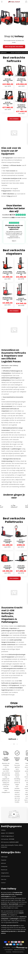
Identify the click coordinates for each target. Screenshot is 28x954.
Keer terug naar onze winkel (14, 46)
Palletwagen (4, 856)
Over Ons (3, 879)
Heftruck (12, 739)
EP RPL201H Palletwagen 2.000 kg (21, 567)
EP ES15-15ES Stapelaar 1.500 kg (21, 273)
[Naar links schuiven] (10, 744)
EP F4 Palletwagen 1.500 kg (21, 541)
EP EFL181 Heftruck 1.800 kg (7, 104)
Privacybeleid (15, 947)
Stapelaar (3, 860)
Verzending (8, 951)
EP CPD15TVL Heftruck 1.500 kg (21, 80)
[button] (1, 1)
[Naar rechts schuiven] (17, 744)
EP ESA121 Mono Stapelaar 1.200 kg (7, 299)
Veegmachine (5, 873)
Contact (3, 882)
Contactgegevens (9, 949)
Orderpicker (4, 866)
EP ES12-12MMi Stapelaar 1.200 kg (7, 273)
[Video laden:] (14, 814)
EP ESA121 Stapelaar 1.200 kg (21, 300)
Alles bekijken (14, 119)
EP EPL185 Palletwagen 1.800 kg (7, 541)
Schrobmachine (5, 876)
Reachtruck (4, 869)
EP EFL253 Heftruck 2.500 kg (8, 80)
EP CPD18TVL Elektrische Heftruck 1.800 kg (21, 107)
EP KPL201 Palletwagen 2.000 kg (7, 567)
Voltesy (8, 947)
